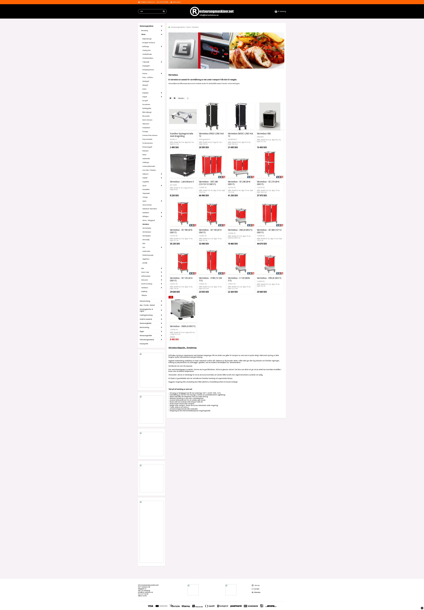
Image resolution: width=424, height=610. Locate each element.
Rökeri (144, 155)
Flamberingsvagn (147, 255)
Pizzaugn (145, 131)
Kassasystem (144, 344)
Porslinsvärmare (147, 143)
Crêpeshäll (145, 62)
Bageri (142, 331)
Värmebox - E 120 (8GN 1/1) (239, 279)
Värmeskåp (146, 239)
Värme (143, 34)
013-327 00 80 (143, 594)
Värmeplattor (146, 236)
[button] (280, 11)
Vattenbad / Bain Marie (149, 209)
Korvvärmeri (146, 104)
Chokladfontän (147, 54)
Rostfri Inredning (146, 284)
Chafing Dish (146, 50)
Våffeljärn (145, 216)
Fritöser (144, 73)
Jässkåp (144, 263)
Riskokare (145, 151)
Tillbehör (144, 295)
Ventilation (145, 212)
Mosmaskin (146, 116)
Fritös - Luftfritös (147, 77)
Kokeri (144, 89)
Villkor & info (142, 596)
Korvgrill (145, 100)
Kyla (142, 268)
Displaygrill (146, 66)
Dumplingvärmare (148, 70)
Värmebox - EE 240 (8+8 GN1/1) (239, 183)
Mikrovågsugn (146, 112)
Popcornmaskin (147, 139)
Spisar (144, 185)
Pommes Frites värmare (149, 135)
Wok (143, 243)
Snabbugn (145, 162)
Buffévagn (145, 46)
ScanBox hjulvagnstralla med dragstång (181, 134)
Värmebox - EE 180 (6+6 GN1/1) (181, 231)
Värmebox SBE (264, 133)
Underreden (146, 251)
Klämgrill (145, 85)
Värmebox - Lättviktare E (182, 181)
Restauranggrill (147, 147)
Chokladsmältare (147, 58)
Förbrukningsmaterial (147, 339)
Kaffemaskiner (145, 276)
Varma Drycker (147, 205)
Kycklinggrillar (146, 108)
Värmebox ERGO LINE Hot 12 (211, 134)
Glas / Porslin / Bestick (147, 305)
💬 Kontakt (255, 589)
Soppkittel (145, 182)
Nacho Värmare (147, 120)
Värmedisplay (146, 228)
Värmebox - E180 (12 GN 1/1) (210, 279)
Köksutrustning (145, 301)
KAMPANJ (144, 291)
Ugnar (144, 201)
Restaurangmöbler (146, 335)
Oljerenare (145, 124)
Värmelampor (146, 232)
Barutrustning (144, 327)
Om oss (256, 585)
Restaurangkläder (145, 323)
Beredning (144, 30)
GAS (143, 247)
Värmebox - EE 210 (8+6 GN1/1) (268, 183)
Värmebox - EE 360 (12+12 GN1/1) (269, 231)
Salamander (146, 158)
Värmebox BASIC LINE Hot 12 (240, 134)
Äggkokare (145, 259)
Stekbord (145, 174)
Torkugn (145, 197)
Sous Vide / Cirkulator (149, 170)
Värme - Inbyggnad (148, 220)
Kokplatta (145, 93)
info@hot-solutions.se (145, 592)
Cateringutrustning (146, 315)
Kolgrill (144, 97)
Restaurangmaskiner (146, 26)
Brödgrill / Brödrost (148, 42)
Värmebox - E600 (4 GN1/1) (182, 326)
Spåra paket (176, 2)
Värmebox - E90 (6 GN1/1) (269, 278)
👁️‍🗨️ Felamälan (256, 592)
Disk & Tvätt (145, 272)
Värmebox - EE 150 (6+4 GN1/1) (210, 231)
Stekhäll (144, 178)
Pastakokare (146, 127)
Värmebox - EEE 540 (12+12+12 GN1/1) (208, 183)
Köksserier (144, 280)
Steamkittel (145, 189)
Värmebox (145, 224)
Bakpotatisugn (147, 39)
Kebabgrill (145, 81)
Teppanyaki (146, 193)
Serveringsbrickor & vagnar (146, 310)
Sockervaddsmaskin (148, 166)
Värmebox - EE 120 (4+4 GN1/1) (181, 279)
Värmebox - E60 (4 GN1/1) (240, 230)
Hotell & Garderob (146, 319)
